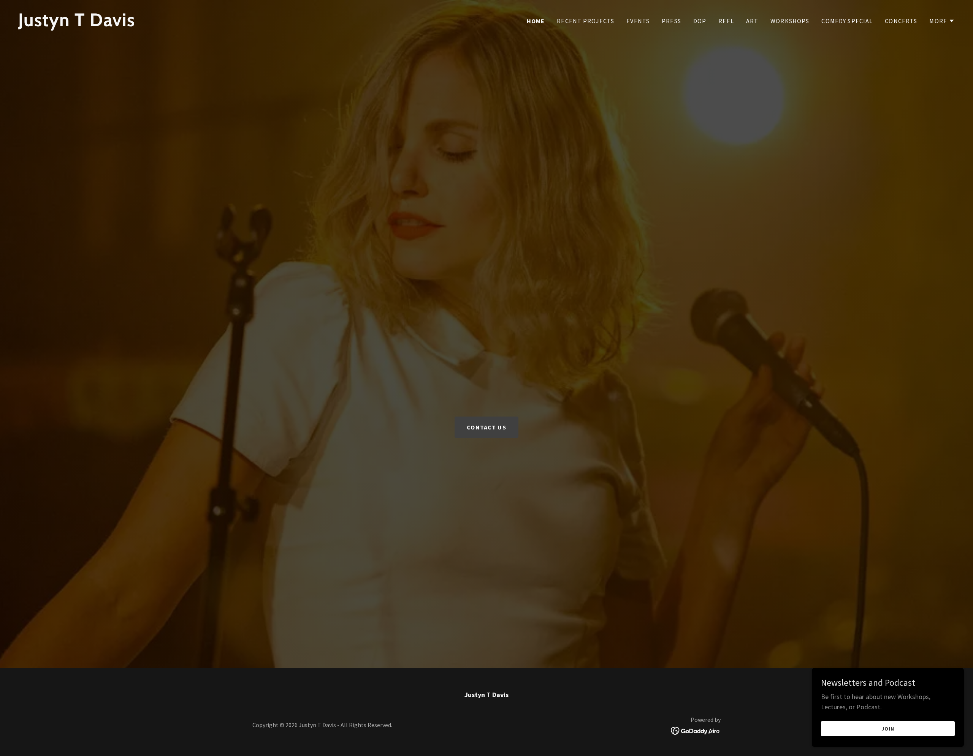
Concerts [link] (901, 21)
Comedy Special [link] (847, 21)
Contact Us (486, 427)
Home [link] (536, 21)
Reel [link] (726, 21)
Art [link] (752, 21)
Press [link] (671, 21)
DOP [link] (699, 21)
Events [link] (638, 21)
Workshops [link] (789, 21)
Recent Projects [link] (585, 21)
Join (887, 728)
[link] (249, 23)
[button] (942, 20)
